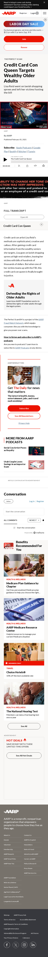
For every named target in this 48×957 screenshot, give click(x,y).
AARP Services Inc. (30, 867)
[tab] (10, 514)
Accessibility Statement (28, 913)
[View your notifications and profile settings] (43, 514)
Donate (6, 834)
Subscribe (24, 408)
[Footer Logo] (24, 805)
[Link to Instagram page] (24, 938)
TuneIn (31, 151)
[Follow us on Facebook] (7, 938)
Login (33, 13)
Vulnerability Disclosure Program (15, 927)
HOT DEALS (14, 734)
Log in (32, 495)
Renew (24, 47)
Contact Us (28, 829)
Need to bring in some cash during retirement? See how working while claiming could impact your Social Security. (21, 4)
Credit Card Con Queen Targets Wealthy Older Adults (21, 72)
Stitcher (22, 151)
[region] (24, 509)
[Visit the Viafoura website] (38, 526)
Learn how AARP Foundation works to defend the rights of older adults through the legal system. (24, 303)
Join (24, 39)
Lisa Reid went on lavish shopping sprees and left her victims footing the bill (23, 89)
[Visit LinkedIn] (33, 938)
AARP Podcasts (22, 348)
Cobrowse (26, 931)
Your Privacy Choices (11, 931)
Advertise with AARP (31, 848)
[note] (24, 131)
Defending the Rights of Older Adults (23, 295)
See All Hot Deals (24, 749)
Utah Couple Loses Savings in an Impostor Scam (15, 464)
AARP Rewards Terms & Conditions (16, 918)
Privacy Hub (24, 423)
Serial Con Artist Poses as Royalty (15, 448)
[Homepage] (9, 13)
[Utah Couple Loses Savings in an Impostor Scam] (36, 464)
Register (23, 13)
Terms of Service (9, 913)
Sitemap (6, 909)
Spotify (13, 151)
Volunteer (7, 838)
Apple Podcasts (24, 147)
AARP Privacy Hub (20, 909)
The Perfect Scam (13, 59)
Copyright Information (11, 922)
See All (24, 720)
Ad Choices (35, 927)
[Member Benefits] (10, 539)
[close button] (45, 19)
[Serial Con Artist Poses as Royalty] (36, 450)
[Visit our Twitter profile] (16, 938)
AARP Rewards (9, 848)
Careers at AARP (29, 853)
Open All (24, 217)
